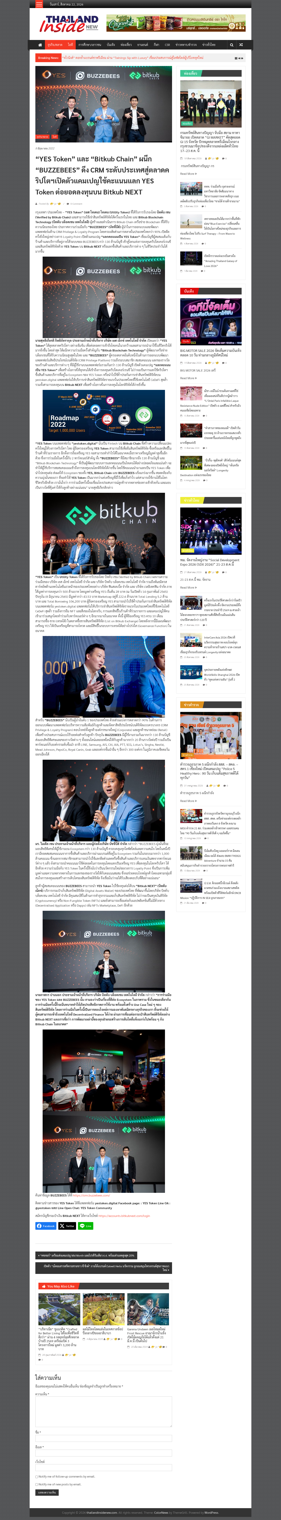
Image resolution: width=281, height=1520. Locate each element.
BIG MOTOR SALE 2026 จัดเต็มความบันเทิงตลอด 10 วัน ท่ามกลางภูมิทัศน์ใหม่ (210, 355)
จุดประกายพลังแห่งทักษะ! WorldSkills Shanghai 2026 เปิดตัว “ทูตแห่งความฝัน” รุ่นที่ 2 (222, 677)
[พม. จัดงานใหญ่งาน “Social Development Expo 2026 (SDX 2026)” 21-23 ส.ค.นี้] (211, 534)
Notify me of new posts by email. (60, 1487)
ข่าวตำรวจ (187, 758)
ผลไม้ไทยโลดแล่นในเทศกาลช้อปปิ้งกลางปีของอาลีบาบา (103, 1334)
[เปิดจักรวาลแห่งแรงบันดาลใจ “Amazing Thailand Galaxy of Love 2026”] (191, 261)
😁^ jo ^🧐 (70, 1358)
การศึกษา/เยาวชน (90, 45)
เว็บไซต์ (40, 1465)
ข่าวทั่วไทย (208, 45)
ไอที (70, 45)
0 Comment (76, 206)
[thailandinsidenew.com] (40, 45)
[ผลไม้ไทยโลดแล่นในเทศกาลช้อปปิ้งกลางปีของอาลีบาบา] (103, 1312)
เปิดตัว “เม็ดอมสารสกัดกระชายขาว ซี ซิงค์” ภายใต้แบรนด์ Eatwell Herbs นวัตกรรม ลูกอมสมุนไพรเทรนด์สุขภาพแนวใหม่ (106, 1271)
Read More (187, 177)
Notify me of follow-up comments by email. (67, 1479)
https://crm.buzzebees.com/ (91, 1198)
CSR (167, 45)
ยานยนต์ (142, 45)
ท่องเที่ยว (126, 45)
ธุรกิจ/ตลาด (55, 45)
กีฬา (156, 45)
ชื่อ (38, 1435)
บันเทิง (111, 45)
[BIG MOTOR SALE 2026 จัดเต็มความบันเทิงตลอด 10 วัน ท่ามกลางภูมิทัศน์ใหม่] (211, 324)
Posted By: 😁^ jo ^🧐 (49, 207)
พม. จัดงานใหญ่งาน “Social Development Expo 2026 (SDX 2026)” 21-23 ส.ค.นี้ (210, 565)
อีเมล (39, 1450)
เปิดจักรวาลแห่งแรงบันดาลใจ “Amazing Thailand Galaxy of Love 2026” (220, 263)
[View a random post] (241, 44)
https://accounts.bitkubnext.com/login (124, 1219)
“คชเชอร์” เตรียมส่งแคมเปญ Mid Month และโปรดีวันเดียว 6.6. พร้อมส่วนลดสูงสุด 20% (87, 1258)
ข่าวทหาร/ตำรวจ (186, 45)
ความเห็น (42, 1397)
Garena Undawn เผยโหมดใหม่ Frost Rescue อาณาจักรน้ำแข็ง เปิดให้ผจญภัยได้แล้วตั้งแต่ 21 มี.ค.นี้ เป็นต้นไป (146, 1338)
